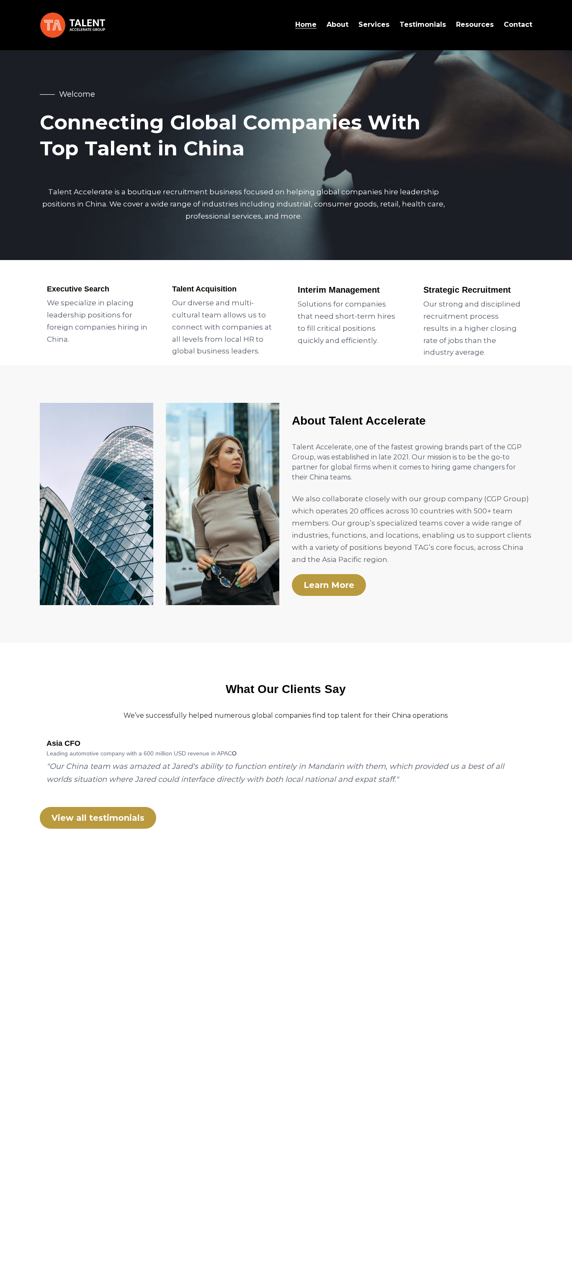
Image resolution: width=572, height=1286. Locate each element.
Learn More (329, 585)
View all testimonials (98, 818)
